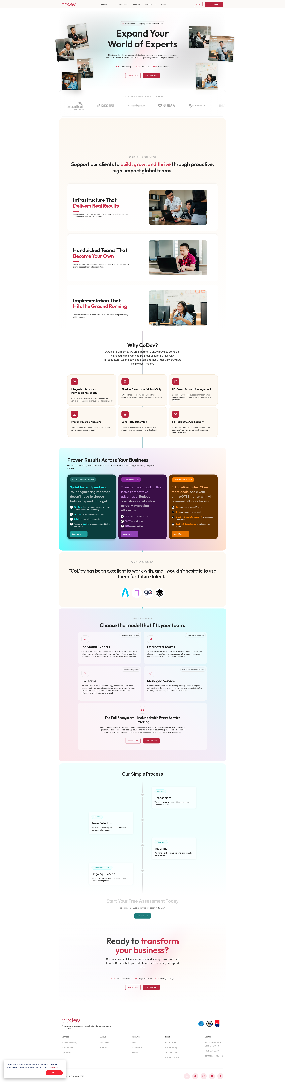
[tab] (125, 593)
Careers (164, 4)
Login (198, 4)
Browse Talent (133, 75)
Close (54, 1073)
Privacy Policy (52, 1067)
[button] (105, 4)
